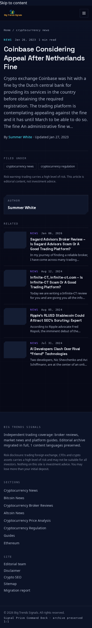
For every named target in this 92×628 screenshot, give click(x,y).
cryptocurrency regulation (58, 166)
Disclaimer (12, 570)
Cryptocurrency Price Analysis (27, 520)
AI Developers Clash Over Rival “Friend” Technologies (55, 351)
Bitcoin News (14, 498)
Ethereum (11, 543)
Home (7, 30)
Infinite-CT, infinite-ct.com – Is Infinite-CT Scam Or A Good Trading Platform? (56, 282)
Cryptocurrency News (21, 490)
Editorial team (15, 564)
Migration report (17, 590)
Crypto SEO (12, 577)
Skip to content (13, 2)
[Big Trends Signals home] (13, 13)
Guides (9, 535)
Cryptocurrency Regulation (25, 528)
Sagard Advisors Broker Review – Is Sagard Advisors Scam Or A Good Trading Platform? (57, 244)
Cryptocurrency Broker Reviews (28, 505)
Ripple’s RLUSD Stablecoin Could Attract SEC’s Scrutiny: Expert (57, 318)
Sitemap (10, 583)
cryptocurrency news (32, 30)
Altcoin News (14, 513)
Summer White (20, 137)
